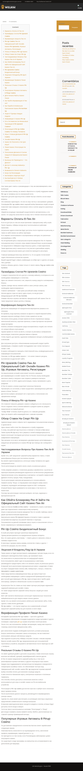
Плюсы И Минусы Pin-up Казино (16, 52)
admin (4, 21)
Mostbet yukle (66, 378)
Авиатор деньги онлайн (68, 433)
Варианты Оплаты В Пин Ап (14, 31)
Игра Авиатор (66, 437)
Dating (63, 209)
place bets (65, 394)
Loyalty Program (67, 358)
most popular (66, 382)
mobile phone (66, 366)
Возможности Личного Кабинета (15, 170)
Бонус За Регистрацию (12, 173)
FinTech (63, 222)
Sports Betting (66, 402)
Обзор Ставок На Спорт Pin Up (15, 54)
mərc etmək (65, 386)
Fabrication (64, 219)
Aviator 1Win (66, 318)
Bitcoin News (65, 199)
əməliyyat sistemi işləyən (69, 424)
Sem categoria (66, 239)
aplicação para (67, 308)
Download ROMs (66, 212)
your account (66, 411)
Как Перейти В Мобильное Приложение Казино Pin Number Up (16, 108)
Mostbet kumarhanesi (68, 236)
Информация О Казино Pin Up (15, 119)
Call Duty (65, 326)
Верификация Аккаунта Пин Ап (15, 39)
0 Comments (13, 21)
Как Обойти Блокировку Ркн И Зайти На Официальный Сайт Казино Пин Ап (15, 64)
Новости (63, 253)
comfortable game (68, 334)
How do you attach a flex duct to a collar (72, 147)
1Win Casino (65, 195)
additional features (68, 289)
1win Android (66, 273)
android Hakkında (67, 293)
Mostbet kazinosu (66, 233)
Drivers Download (67, 216)
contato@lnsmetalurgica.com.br (12, 1)
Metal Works (65, 229)
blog (62, 202)
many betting (66, 362)
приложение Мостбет (68, 453)
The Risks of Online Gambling (72, 170)
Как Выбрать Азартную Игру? (15, 176)
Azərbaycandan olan (68, 322)
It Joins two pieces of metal (68, 94)
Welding (63, 250)
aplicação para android (69, 313)
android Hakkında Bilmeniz (69, 299)
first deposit (66, 346)
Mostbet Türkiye (67, 374)
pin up (20, 622)
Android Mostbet (67, 304)
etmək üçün (65, 342)
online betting (66, 390)
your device (65, 415)
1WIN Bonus (64, 192)
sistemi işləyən (66, 398)
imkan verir (65, 350)
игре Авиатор (66, 445)
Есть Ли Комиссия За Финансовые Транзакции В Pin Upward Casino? (16, 124)
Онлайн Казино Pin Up (12, 139)
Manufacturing (66, 226)
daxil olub (65, 338)
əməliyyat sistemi (68, 419)
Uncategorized (66, 246)
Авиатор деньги (66, 429)
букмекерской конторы (68, 441)
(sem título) (66, 53)
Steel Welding (65, 243)
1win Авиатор (65, 281)
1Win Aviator (66, 277)
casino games (67, 330)
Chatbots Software (67, 205)
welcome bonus (67, 407)
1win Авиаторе (66, 285)
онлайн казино (66, 449)
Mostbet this (66, 370)
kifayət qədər (66, 354)
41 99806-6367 (29, 1)
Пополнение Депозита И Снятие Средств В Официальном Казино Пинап (16, 154)
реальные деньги (67, 457)
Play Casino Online (68, 60)
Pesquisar (62, 24)
